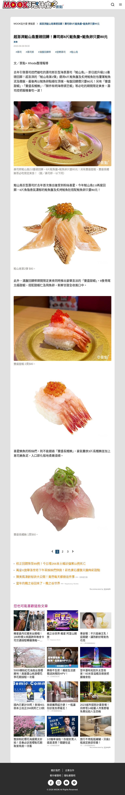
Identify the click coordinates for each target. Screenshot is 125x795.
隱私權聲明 (69, 775)
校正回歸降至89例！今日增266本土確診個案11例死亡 (51, 563)
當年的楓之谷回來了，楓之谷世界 (38, 583)
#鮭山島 (74, 52)
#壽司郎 (30, 52)
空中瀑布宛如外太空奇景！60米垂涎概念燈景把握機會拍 (94, 674)
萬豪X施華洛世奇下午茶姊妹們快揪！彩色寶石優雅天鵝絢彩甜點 (58, 570)
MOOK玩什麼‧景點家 (24, 23)
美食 (16, 42)
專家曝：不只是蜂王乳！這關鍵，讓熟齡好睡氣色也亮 (94, 637)
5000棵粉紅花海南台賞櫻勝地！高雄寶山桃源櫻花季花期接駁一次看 (28, 674)
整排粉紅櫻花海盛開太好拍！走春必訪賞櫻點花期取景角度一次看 (28, 742)
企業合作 (69, 770)
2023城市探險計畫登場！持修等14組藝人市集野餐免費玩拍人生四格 (94, 708)
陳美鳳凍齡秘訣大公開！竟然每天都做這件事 (45, 576)
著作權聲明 (55, 775)
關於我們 (55, 770)
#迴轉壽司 (60, 52)
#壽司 (19, 52)
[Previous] (52, 551)
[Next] (73, 551)
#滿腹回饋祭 (44, 52)
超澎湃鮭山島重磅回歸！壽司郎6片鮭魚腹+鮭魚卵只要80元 (69, 23)
